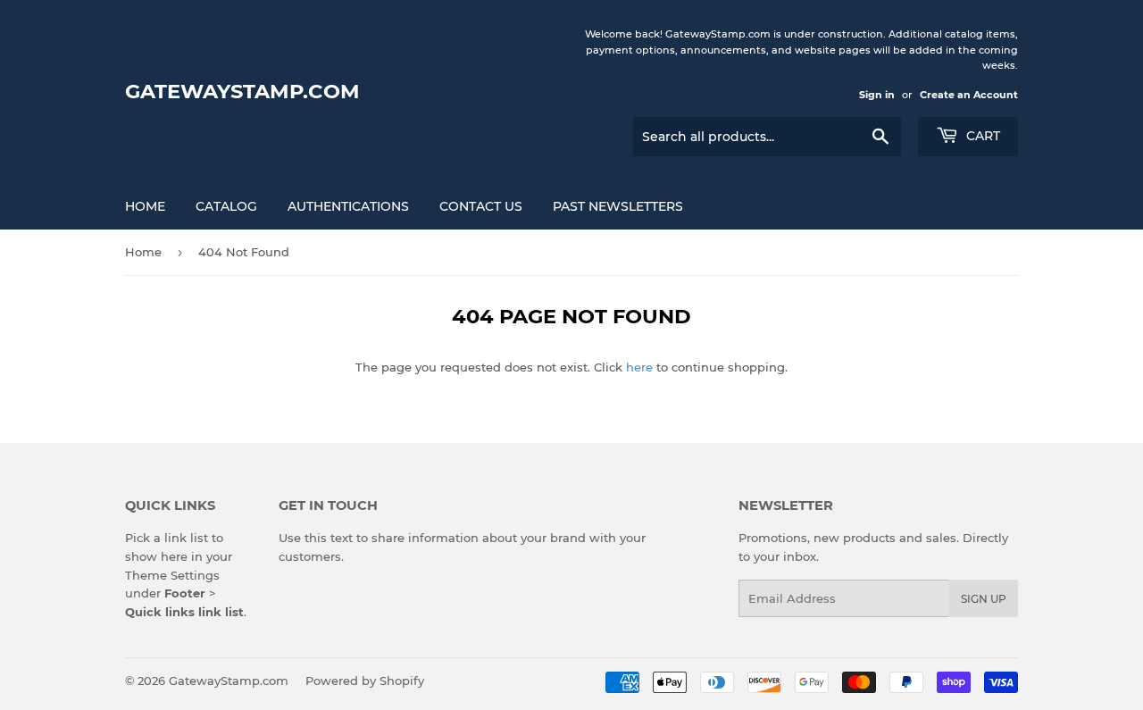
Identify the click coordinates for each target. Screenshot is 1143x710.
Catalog (226, 206)
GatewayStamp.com (242, 91)
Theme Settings (172, 575)
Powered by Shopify (364, 680)
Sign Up (983, 599)
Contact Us (480, 206)
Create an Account (969, 94)
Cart (981, 136)
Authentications (348, 206)
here (639, 367)
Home (145, 206)
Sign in (877, 94)
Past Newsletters (618, 206)
